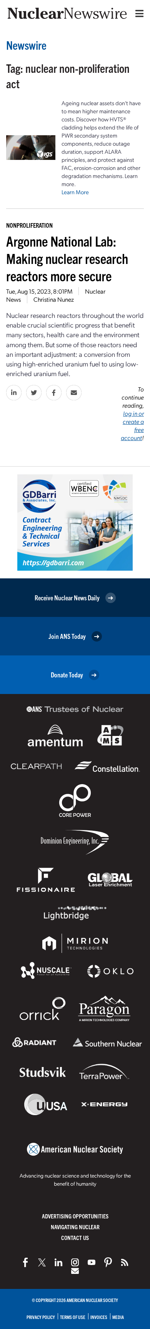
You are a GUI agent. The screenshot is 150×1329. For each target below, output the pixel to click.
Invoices (98, 1317)
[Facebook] (25, 1262)
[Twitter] (42, 1262)
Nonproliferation (29, 225)
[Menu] (137, 13)
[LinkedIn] (58, 1262)
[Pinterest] (108, 1262)
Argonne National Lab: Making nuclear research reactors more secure (67, 258)
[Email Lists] (75, 1271)
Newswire (26, 45)
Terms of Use (72, 1317)
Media (118, 1317)
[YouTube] (91, 1262)
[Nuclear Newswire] (124, 1262)
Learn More (75, 192)
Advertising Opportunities (75, 1216)
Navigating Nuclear (75, 1226)
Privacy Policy (41, 1317)
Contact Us (75, 1237)
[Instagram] (75, 1262)
